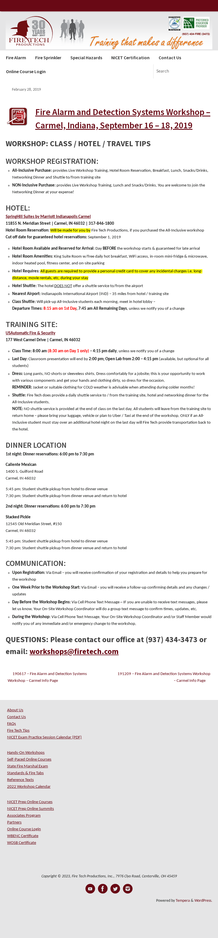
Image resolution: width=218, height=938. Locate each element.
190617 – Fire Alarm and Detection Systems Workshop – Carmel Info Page (47, 677)
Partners (14, 822)
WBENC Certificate (22, 836)
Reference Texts (20, 780)
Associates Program (24, 816)
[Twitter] (115, 889)
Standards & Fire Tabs (25, 773)
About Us (15, 710)
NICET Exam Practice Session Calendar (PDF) (44, 737)
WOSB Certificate (21, 843)
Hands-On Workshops (26, 753)
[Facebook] (103, 889)
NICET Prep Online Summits (30, 809)
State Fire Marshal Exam (27, 766)
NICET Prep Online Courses (30, 802)
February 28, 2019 (26, 90)
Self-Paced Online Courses (29, 759)
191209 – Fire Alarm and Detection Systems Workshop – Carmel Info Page (164, 677)
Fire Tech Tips (18, 731)
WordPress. (203, 901)
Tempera (183, 901)
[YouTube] (90, 889)
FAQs (11, 724)
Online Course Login (24, 829)
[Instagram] (128, 889)
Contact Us (16, 717)
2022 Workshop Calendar (29, 787)
